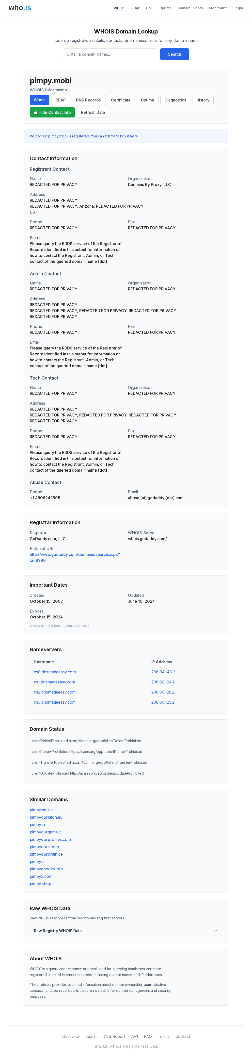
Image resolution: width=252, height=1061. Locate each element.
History (202, 100)
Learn (91, 1036)
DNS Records (88, 100)
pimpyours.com (44, 846)
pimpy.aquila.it (43, 809)
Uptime (165, 8)
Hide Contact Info (55, 112)
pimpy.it (37, 861)
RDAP (135, 8)
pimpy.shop (40, 883)
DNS (150, 8)
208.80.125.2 (162, 702)
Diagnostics (175, 100)
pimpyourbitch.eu (46, 817)
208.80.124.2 (163, 682)
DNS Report (113, 1036)
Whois (39, 99)
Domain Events (190, 8)
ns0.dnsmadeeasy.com (55, 671)
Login (238, 8)
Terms (164, 1036)
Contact (182, 1036)
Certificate (121, 100)
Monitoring (218, 8)
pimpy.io (37, 824)
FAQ (148, 1036)
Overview (71, 1036)
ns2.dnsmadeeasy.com (55, 692)
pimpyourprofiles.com (50, 839)
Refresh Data (93, 112)
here (134, 136)
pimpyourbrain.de (46, 854)
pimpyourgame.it (45, 831)
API (134, 1036)
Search (174, 54)
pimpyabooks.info (46, 868)
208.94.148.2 (163, 671)
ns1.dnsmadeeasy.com (54, 682)
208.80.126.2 (162, 692)
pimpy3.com (41, 876)
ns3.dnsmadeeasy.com (55, 702)
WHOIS (120, 8)
